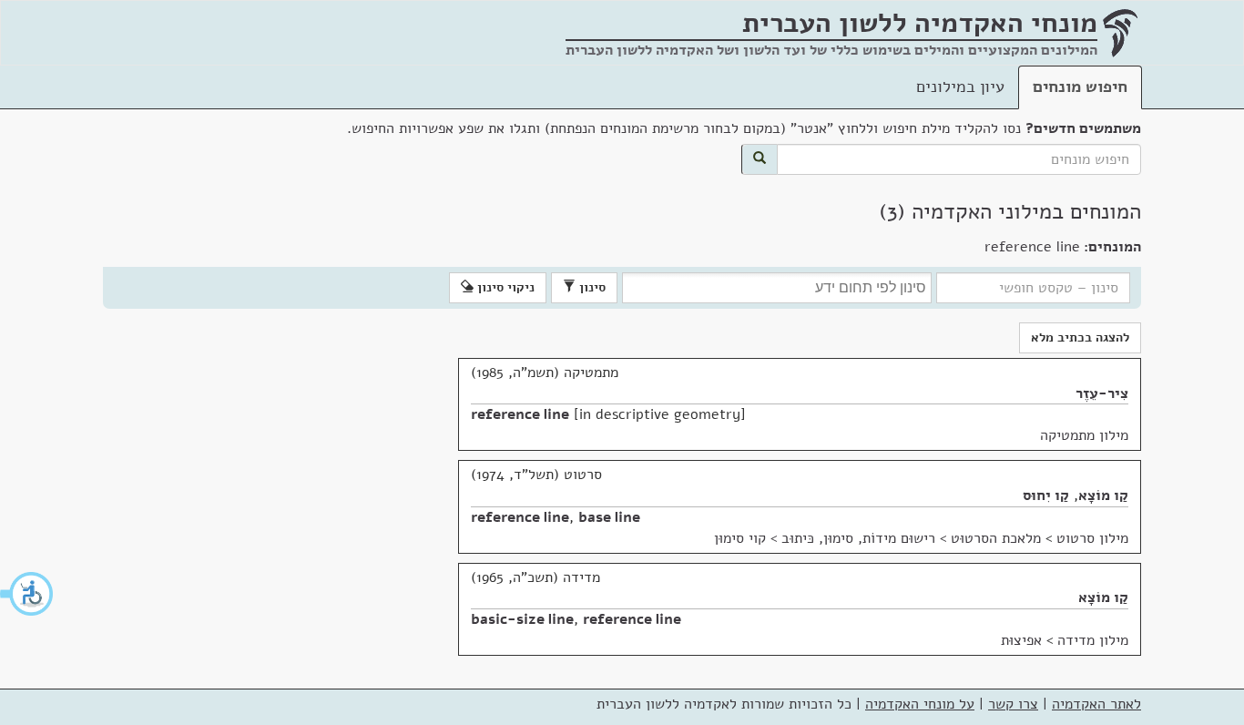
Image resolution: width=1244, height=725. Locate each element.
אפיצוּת (1021, 640)
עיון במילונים (960, 86)
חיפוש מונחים (1080, 86)
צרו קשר (1013, 704)
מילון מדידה (1092, 640)
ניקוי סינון (504, 287)
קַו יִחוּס (1046, 495)
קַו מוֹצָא (1103, 495)
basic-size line (522, 619)
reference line (520, 414)
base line (609, 517)
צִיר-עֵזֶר (1102, 393)
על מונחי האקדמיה (919, 704)
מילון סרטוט (1092, 538)
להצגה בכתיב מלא (1080, 337)
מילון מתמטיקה (1084, 435)
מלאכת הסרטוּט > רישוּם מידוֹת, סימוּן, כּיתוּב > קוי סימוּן (877, 538)
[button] (27, 594)
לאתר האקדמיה (1096, 704)
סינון (591, 287)
